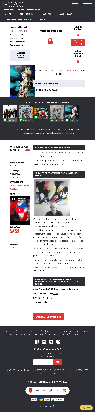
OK (57, 362)
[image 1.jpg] (10, 113)
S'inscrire (74, 3)
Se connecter (86, 3)
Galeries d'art (65, 14)
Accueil (8, 14)
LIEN (55, 293)
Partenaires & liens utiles (21, 334)
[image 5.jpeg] (72, 113)
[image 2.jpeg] (41, 113)
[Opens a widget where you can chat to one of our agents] (86, 408)
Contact (44, 19)
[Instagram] (17, 231)
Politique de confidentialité (66, 334)
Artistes (47, 14)
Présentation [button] (26, 14)
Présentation (21, 331)
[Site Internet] (12, 231)
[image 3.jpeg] (26, 113)
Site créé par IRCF (47, 405)
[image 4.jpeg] (57, 113)
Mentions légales (43, 334)
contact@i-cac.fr (47, 373)
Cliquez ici (70, 70)
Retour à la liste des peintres (78, 42)
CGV (83, 334)
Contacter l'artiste (48, 316)
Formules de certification (19, 19)
